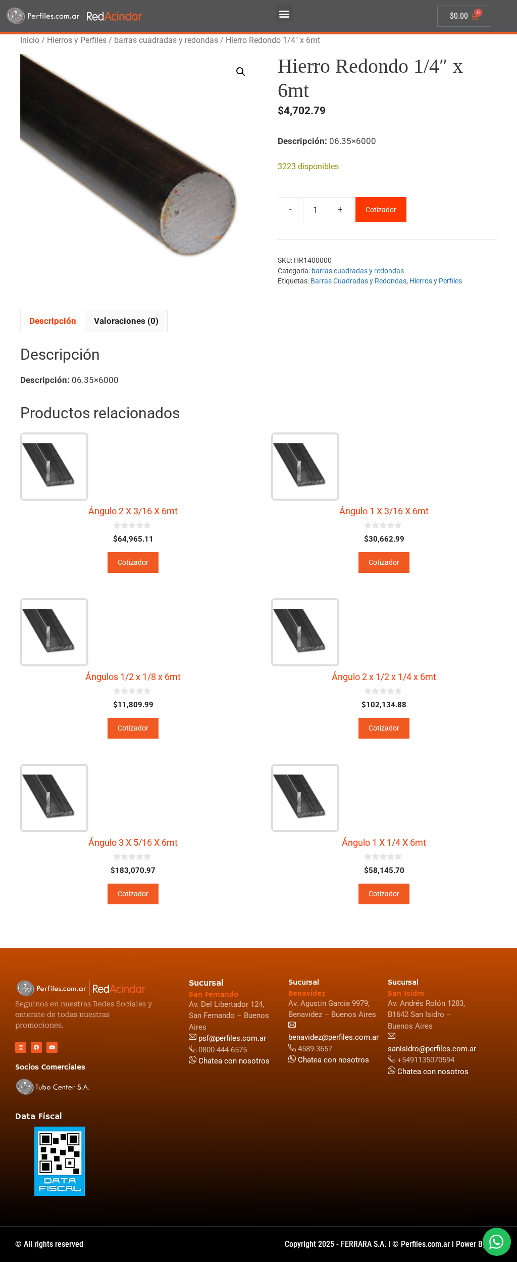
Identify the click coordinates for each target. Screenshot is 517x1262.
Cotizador (381, 210)
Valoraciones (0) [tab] (126, 321)
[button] (284, 13)
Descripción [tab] (52, 321)
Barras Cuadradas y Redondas (358, 281)
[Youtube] (52, 1047)
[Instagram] (20, 1047)
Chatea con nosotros (432, 1071)
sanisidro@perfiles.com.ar (432, 1048)
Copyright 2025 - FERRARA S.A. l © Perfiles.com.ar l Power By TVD (393, 1244)
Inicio (29, 40)
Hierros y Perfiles (77, 40)
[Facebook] (36, 1047)
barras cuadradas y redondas (166, 40)
